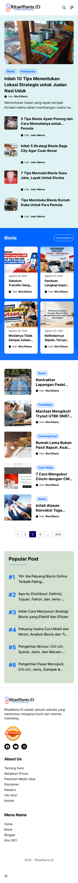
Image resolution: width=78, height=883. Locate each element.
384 (59, 534)
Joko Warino (38, 135)
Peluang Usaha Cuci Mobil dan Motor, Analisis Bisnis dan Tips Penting (43, 634)
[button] (64, 7)
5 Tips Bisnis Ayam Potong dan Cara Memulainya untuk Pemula (47, 123)
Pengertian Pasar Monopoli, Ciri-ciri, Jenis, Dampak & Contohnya (41, 669)
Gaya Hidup (45, 467)
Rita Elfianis (21, 96)
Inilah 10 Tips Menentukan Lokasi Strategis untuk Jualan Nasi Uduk (35, 84)
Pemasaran (28, 71)
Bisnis (11, 71)
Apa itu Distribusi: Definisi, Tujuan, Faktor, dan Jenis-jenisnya (40, 599)
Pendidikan (45, 404)
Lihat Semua (63, 237)
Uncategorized (47, 436)
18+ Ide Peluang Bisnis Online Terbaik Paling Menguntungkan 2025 (42, 581)
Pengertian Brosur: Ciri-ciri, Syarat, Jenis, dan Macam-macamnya (41, 651)
